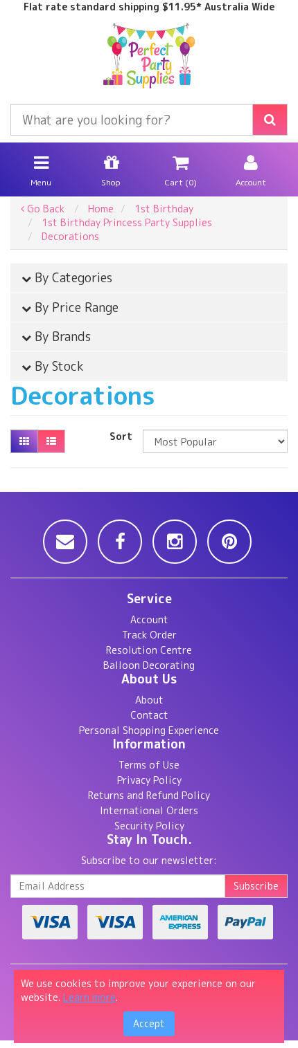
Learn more (89, 997)
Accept (149, 1023)
